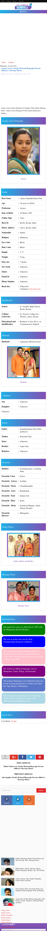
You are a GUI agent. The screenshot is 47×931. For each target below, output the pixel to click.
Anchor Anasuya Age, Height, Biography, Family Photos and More (28, 880)
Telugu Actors (5, 910)
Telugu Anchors (6, 918)
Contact (9, 1)
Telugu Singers (5, 920)
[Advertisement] (23, 37)
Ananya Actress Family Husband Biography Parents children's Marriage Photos (21, 69)
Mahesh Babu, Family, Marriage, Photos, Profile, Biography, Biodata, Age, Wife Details (30, 869)
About (3, 1)
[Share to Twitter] (31, 757)
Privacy (15, 1)
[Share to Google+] (14, 757)
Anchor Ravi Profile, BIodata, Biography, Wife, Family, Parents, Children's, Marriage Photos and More (30, 900)
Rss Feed (29, 803)
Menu (24, 11)
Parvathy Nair (35, 289)
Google (14, 721)
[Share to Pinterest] (40, 757)
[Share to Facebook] (22, 757)
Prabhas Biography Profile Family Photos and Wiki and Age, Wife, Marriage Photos (30, 859)
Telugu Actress (5, 913)
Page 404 (21, 1)
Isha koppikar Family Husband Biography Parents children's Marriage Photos (23, 778)
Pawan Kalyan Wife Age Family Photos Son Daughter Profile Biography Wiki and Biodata (30, 890)
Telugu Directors (6, 922)
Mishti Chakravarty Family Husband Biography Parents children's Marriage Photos (23, 767)
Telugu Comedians (7, 915)
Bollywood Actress (6, 930)
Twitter (18, 803)
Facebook (6, 803)
